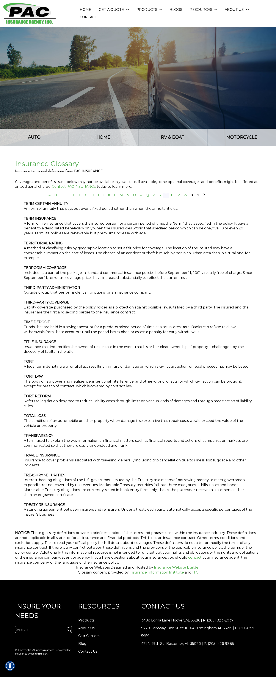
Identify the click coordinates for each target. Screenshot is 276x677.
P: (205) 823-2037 (218, 620)
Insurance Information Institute (157, 572)
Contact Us (87, 651)
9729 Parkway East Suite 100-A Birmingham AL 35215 (186, 628)
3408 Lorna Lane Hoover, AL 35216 (170, 620)
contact (195, 557)
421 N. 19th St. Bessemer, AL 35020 (171, 644)
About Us (86, 628)
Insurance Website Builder (177, 567)
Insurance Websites (93, 567)
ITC (195, 572)
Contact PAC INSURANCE (74, 186)
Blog (82, 644)
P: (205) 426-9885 (219, 644)
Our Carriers (88, 636)
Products (86, 620)
